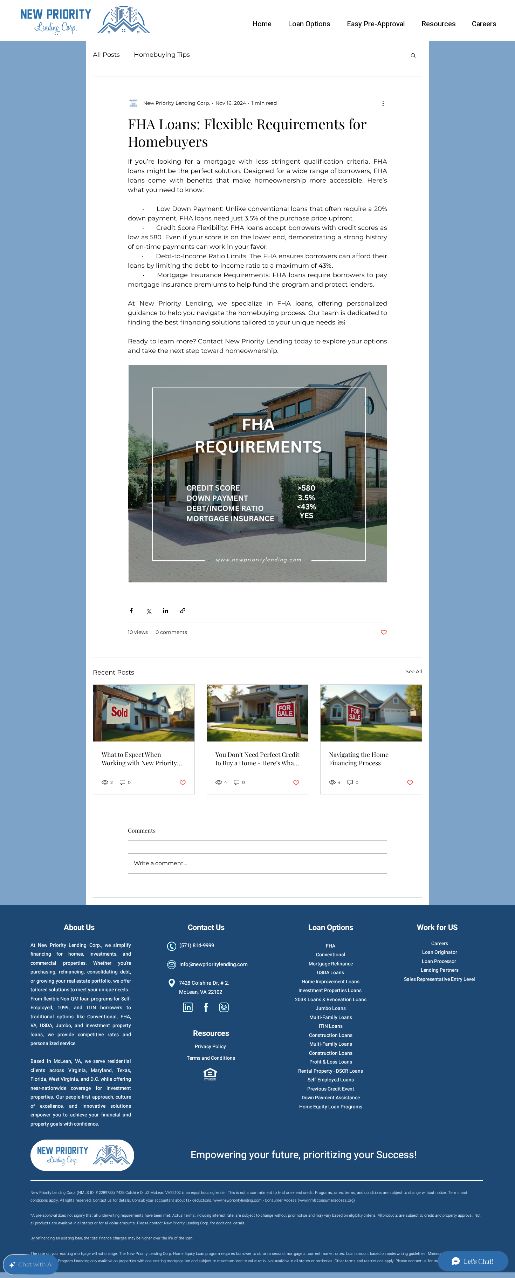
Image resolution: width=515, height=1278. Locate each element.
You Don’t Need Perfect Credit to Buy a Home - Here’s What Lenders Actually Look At (257, 758)
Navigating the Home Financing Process (359, 758)
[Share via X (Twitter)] (148, 610)
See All (414, 671)
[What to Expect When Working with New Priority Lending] (143, 713)
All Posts (106, 55)
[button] (413, 55)
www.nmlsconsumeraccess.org (326, 1200)
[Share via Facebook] (131, 610)
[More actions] (383, 103)
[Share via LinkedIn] (165, 610)
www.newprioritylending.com (237, 1200)
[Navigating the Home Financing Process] (371, 713)
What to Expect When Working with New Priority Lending (139, 758)
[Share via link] (182, 610)
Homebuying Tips (162, 55)
